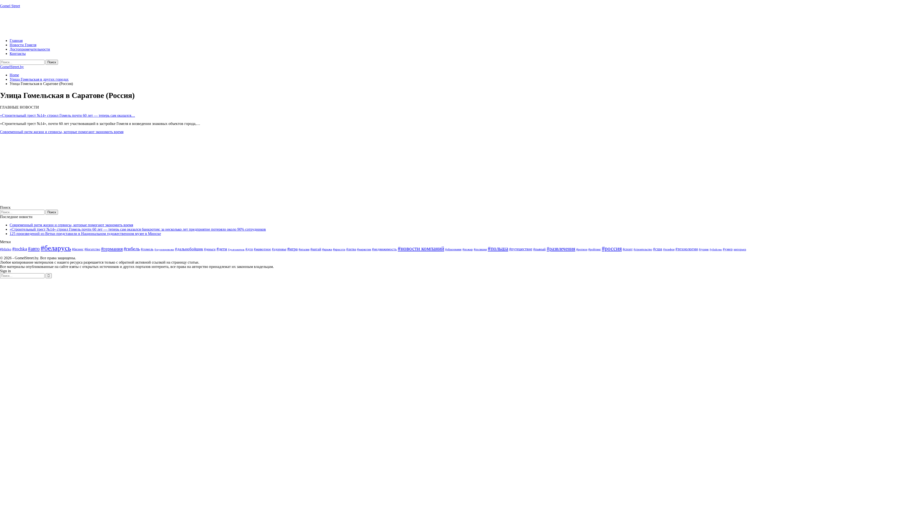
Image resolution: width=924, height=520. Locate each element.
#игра (292, 249)
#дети (222, 249)
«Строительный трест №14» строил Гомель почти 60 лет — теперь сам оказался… (67, 115)
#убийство (716, 249)
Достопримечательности (30, 49)
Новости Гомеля (23, 45)
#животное (262, 249)
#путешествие (520, 249)
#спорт (628, 249)
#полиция (480, 249)
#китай (315, 249)
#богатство (92, 249)
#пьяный (539, 249)
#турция (704, 249)
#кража (327, 249)
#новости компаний (421, 249)
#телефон (668, 249)
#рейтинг (594, 249)
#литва (351, 249)
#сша (657, 249)
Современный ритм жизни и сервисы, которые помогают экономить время (61, 132)
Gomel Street (10, 6)
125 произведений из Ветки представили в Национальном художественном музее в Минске (85, 234)
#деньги (210, 249)
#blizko (5, 249)
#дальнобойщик (189, 249)
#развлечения (561, 249)
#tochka (19, 248)
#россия (612, 248)
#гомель (147, 249)
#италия (304, 249)
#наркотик (364, 249)
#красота (339, 249)
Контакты (18, 54)
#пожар (467, 249)
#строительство (643, 249)
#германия (112, 248)
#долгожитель (236, 249)
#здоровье (279, 249)
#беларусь (56, 248)
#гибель (132, 248)
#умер (728, 249)
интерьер (740, 249)
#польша (498, 249)
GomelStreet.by (12, 67)
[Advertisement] (87, 23)
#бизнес (77, 249)
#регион (581, 249)
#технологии (686, 249)
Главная (16, 41)
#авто (34, 249)
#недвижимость (384, 249)
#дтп (249, 249)
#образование (453, 249)
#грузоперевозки (164, 249)
